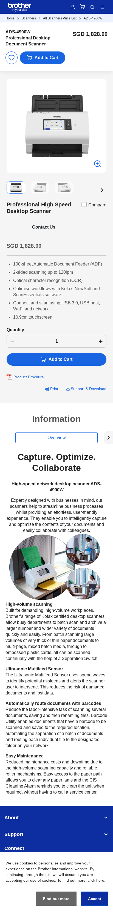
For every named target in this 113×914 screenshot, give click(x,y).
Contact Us (43, 227)
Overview (56, 437)
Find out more (56, 898)
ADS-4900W (93, 18)
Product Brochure (28, 377)
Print (54, 389)
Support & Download (88, 389)
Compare (97, 205)
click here (96, 880)
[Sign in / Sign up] (72, 7)
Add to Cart (46, 57)
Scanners (29, 18)
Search (92, 7)
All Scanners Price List (60, 18)
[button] (102, 190)
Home (10, 18)
